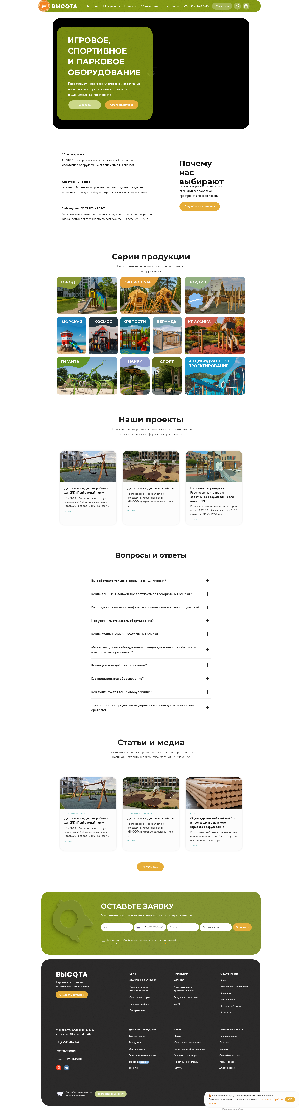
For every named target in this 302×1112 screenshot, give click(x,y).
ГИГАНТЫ (71, 361)
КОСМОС (103, 321)
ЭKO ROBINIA (137, 282)
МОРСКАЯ (72, 321)
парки (135, 361)
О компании (229, 973)
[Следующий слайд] (294, 487)
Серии (133, 973)
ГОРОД (68, 282)
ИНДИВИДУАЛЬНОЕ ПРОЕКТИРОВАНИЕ (209, 363)
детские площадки (142, 1029)
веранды (167, 321)
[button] (222, 6)
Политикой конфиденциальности (163, 942)
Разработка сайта (232, 1108)
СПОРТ (167, 361)
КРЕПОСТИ (134, 321)
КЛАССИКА (199, 321)
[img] (150, 295)
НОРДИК (197, 282)
